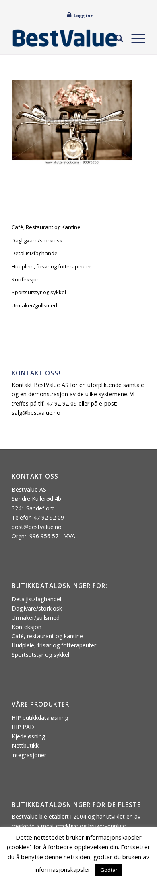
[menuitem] (115, 38)
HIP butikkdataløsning (40, 717)
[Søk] (115, 38)
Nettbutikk (25, 745)
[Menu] (134, 38)
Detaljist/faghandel (35, 253)
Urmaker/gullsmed (34, 305)
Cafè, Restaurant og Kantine (46, 227)
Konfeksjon (26, 279)
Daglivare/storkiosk (37, 608)
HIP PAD (23, 727)
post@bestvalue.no (37, 527)
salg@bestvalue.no (36, 412)
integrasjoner (29, 755)
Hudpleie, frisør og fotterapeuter (51, 266)
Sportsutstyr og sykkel (39, 292)
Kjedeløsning (28, 736)
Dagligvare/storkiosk (37, 240)
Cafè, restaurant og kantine (47, 636)
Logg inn (84, 15)
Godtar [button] (109, 869)
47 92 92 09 (61, 403)
